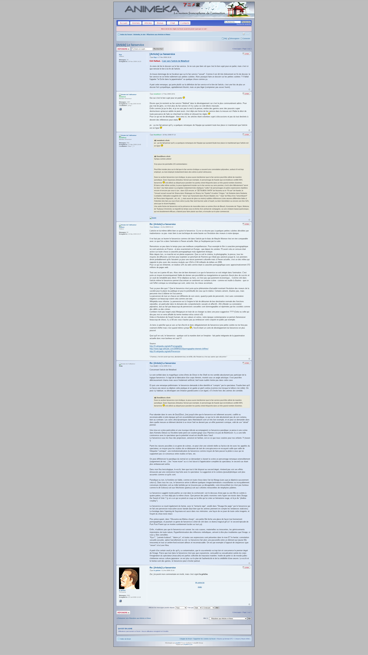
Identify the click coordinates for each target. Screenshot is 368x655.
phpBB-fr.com (187, 644)
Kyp (155, 57)
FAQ (225, 38)
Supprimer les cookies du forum (204, 639)
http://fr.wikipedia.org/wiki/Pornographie (166, 346)
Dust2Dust (157, 135)
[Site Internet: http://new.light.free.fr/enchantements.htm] (120, 109)
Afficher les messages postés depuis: (162, 607)
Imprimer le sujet (243, 34)
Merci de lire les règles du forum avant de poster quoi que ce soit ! (184, 29)
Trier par (190, 607)
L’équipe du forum (186, 639)
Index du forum (126, 34)
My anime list (199, 582)
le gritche (157, 570)
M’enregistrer (234, 38)
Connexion (246, 38)
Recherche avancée (244, 24)
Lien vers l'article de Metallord (175, 61)
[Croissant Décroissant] (211, 607)
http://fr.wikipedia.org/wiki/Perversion (165, 351)
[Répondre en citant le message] (246, 53)
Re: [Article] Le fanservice (163, 224)
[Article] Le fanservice (130, 44)
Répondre (119, 48)
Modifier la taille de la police (248, 34)
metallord (157, 94)
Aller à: (205, 618)
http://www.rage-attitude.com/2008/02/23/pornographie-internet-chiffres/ (179, 349)
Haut (249, 89)
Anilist (200, 587)
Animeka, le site (139, 34)
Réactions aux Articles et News (158, 34)
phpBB (177, 643)
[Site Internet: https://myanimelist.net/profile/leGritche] (120, 601)
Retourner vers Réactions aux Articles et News (134, 618)
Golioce (156, 227)
